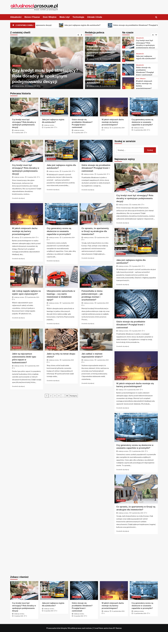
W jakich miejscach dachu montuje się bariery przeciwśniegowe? (113, 122)
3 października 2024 (33, 366)
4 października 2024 (103, 303)
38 (67, 396)
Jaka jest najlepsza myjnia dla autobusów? (49, 25)
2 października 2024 (68, 360)
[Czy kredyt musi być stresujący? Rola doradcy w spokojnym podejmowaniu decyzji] (24, 107)
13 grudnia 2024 (32, 86)
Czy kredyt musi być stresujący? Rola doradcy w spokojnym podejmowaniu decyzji (134, 198)
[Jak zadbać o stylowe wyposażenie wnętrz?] (96, 340)
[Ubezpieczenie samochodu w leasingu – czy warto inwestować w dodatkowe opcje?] (61, 277)
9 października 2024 (103, 237)
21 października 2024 (118, 127)
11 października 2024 (140, 130)
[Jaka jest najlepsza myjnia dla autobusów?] (46, 63)
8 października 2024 (33, 297)
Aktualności (15, 17)
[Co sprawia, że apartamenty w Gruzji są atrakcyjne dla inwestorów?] (96, 214)
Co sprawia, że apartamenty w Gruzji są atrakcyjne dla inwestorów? (95, 231)
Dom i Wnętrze (49, 17)
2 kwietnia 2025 (106, 59)
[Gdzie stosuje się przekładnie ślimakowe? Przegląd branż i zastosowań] (128, 56)
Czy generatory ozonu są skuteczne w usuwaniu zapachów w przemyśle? (142, 122)
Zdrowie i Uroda (94, 17)
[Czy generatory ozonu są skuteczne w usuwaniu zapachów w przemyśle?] (128, 83)
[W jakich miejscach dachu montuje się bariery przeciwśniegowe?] (128, 69)
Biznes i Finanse (32, 17)
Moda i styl (64, 17)
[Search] (156, 17)
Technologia (78, 17)
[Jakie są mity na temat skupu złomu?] (61, 340)
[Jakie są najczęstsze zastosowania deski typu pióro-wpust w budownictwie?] (26, 340)
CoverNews (98, 628)
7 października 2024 (68, 303)
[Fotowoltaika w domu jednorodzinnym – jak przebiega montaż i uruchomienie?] (96, 277)
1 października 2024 (103, 360)
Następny (73, 396)
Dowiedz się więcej (18, 198)
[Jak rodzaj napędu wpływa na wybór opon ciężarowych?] (26, 277)
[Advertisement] (136, 555)
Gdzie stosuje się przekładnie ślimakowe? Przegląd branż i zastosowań (110, 25)
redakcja (106, 127)
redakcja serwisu (19, 86)
